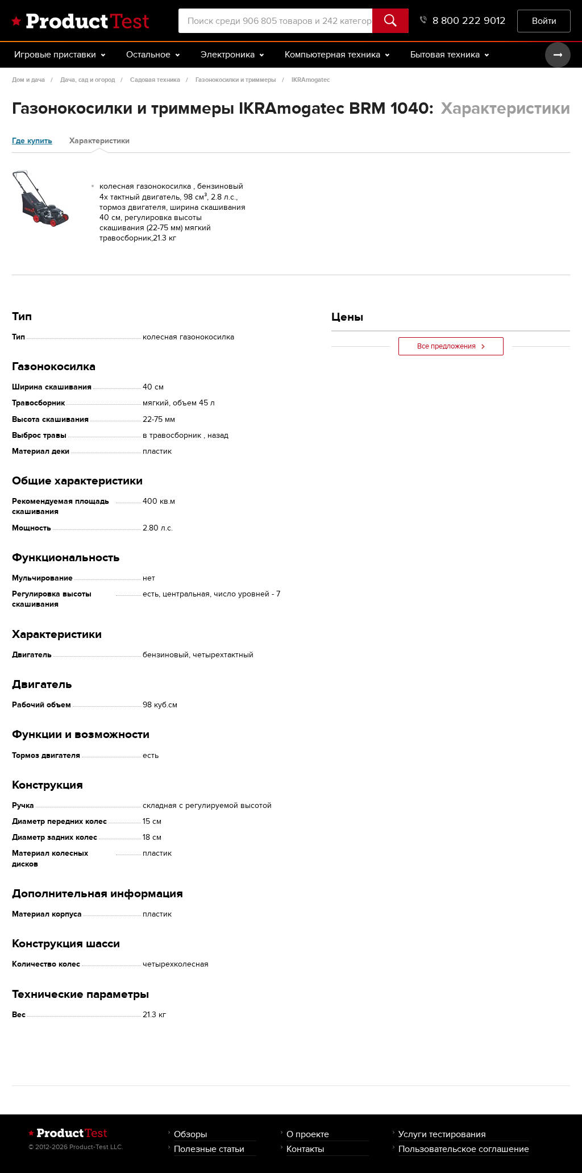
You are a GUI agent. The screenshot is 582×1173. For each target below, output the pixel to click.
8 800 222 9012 (469, 21)
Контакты (305, 1148)
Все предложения (446, 346)
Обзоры (190, 1134)
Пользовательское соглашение (463, 1148)
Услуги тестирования (442, 1134)
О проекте (307, 1134)
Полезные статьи (209, 1148)
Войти (544, 20)
